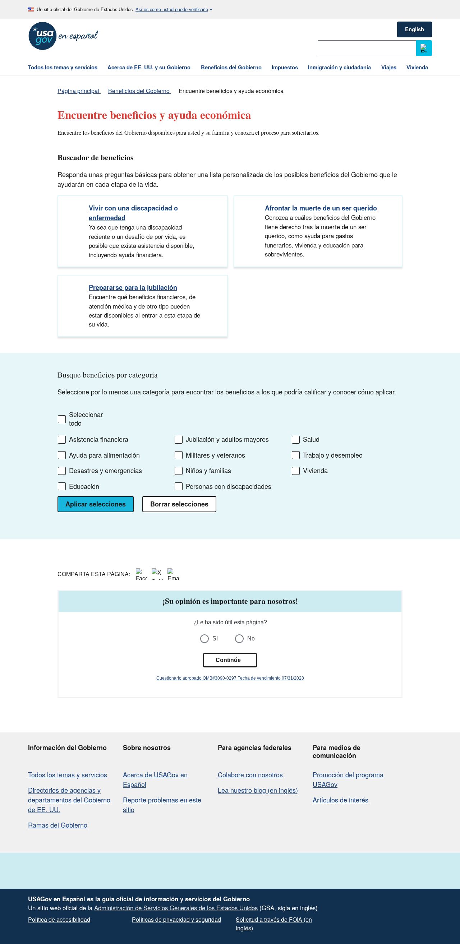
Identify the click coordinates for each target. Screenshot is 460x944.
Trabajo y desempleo (333, 455)
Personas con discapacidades (228, 486)
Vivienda (315, 470)
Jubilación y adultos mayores (227, 439)
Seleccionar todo (86, 418)
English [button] (414, 29)
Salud (311, 439)
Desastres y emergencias (105, 470)
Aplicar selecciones (95, 504)
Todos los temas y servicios (67, 774)
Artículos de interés (340, 799)
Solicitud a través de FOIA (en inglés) (274, 923)
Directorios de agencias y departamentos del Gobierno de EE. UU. (69, 799)
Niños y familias (208, 470)
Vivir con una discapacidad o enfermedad (133, 212)
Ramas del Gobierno (57, 824)
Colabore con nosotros (250, 774)
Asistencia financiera (98, 439)
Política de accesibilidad (59, 919)
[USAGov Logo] (63, 36)
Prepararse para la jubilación (133, 287)
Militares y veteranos (215, 455)
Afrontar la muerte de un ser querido (321, 208)
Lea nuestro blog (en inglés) (258, 790)
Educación (84, 486)
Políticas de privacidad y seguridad (176, 919)
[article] (230, 644)
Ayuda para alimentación (104, 455)
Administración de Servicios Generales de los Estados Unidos (176, 907)
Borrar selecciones (179, 504)
